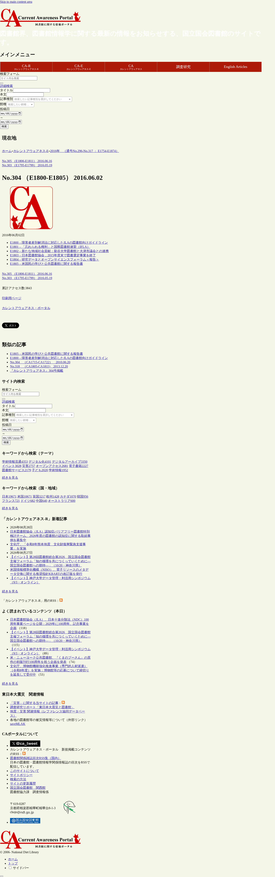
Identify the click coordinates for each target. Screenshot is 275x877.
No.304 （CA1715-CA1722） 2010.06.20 (40, 362)
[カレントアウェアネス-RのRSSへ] (61, 600)
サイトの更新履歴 (23, 783)
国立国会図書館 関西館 (27, 787)
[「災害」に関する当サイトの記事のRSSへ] (63, 703)
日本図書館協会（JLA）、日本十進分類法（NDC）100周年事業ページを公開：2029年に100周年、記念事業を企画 (49, 624)
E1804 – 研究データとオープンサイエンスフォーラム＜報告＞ (54, 259)
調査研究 (183, 67)
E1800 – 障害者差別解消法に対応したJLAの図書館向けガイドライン (59, 242)
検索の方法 (18, 779)
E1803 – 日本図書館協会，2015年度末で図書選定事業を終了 (53, 255)
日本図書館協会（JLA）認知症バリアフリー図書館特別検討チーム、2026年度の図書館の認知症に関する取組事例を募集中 (50, 536)
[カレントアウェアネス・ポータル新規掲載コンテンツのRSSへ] (24, 754)
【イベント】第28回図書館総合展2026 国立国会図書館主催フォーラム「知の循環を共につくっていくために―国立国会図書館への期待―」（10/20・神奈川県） (50, 561)
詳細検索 (6, 86)
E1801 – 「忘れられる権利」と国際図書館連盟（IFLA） (50, 247)
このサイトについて (24, 770)
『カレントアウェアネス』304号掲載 (36, 370)
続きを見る (10, 477)
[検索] (1, 83)
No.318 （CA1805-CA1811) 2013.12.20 (39, 366)
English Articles (235, 67)
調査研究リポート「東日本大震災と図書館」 (42, 707)
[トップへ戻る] (1, 876)
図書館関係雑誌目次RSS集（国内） (35, 758)
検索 (4, 126)
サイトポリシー (21, 775)
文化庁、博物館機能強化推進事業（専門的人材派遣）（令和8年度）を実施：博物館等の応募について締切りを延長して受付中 (49, 670)
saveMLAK (17, 724)
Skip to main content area (16, 1)
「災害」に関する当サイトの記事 (34, 703)
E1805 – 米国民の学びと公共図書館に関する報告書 (46, 263)
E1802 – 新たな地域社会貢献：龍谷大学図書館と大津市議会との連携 (59, 251)
